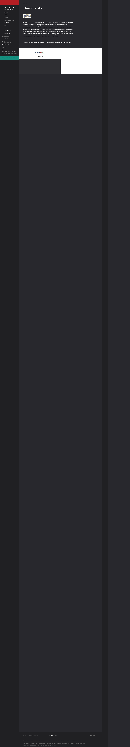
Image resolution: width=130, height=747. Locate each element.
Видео (6, 25)
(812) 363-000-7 (6, 41)
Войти (3, 47)
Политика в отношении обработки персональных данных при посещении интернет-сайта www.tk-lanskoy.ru (50, 740)
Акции (6, 12)
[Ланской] (9, 2)
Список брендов (9, 28)
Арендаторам (5, 38)
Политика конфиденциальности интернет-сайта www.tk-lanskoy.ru (39, 745)
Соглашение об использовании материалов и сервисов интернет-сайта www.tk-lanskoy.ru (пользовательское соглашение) (54, 743)
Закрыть (125, 4)
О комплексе (8, 30)
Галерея (7, 22)
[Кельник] (94, 735)
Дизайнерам (5, 36)
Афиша (6, 17)
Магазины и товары (10, 9)
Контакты (7, 33)
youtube (74, 735)
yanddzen (77, 735)
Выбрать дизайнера (10, 20)
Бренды (25, 3)
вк (71, 735)
